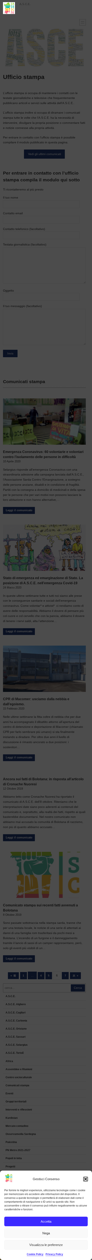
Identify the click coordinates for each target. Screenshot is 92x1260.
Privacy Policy (54, 1254)
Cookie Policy (35, 1254)
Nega (46, 1233)
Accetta (46, 1221)
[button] (85, 1179)
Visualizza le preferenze (46, 1245)
